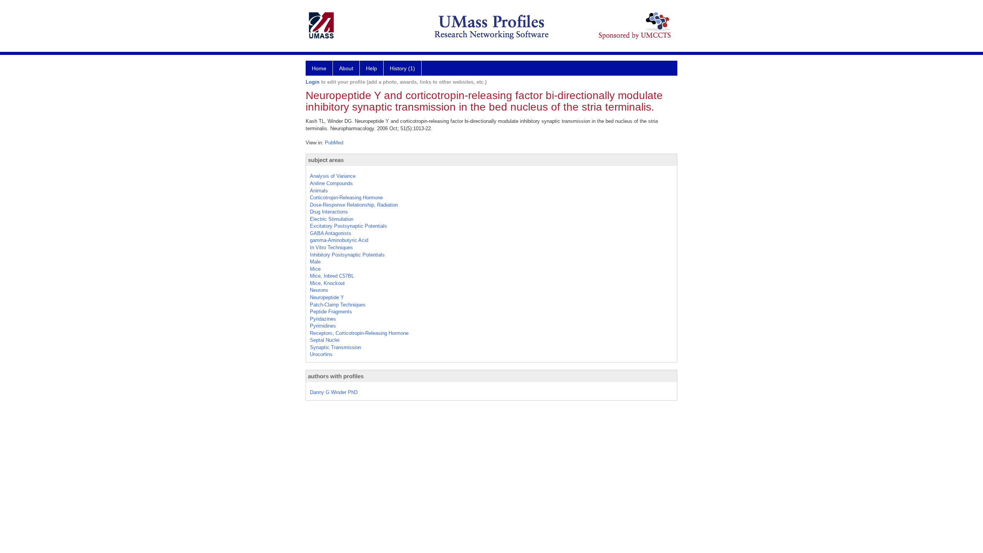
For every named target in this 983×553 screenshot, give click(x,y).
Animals (319, 191)
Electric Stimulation (331, 219)
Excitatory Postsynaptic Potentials (348, 226)
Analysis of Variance (333, 176)
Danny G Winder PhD (333, 392)
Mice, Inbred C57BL (332, 276)
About (346, 68)
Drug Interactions (329, 212)
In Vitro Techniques (331, 247)
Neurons (319, 290)
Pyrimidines (323, 326)
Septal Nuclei (324, 340)
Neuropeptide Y (327, 297)
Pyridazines (323, 319)
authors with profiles (336, 376)
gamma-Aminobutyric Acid (339, 240)
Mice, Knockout (327, 283)
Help (371, 68)
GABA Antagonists (330, 233)
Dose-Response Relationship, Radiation (354, 205)
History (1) (402, 68)
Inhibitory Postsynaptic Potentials (347, 255)
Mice (315, 269)
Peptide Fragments (331, 312)
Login (312, 82)
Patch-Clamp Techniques (338, 305)
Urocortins (321, 354)
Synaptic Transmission (335, 347)
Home (319, 68)
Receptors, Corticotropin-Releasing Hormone (359, 333)
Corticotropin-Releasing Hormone (346, 197)
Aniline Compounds (331, 183)
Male (315, 262)
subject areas (326, 160)
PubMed (334, 143)
